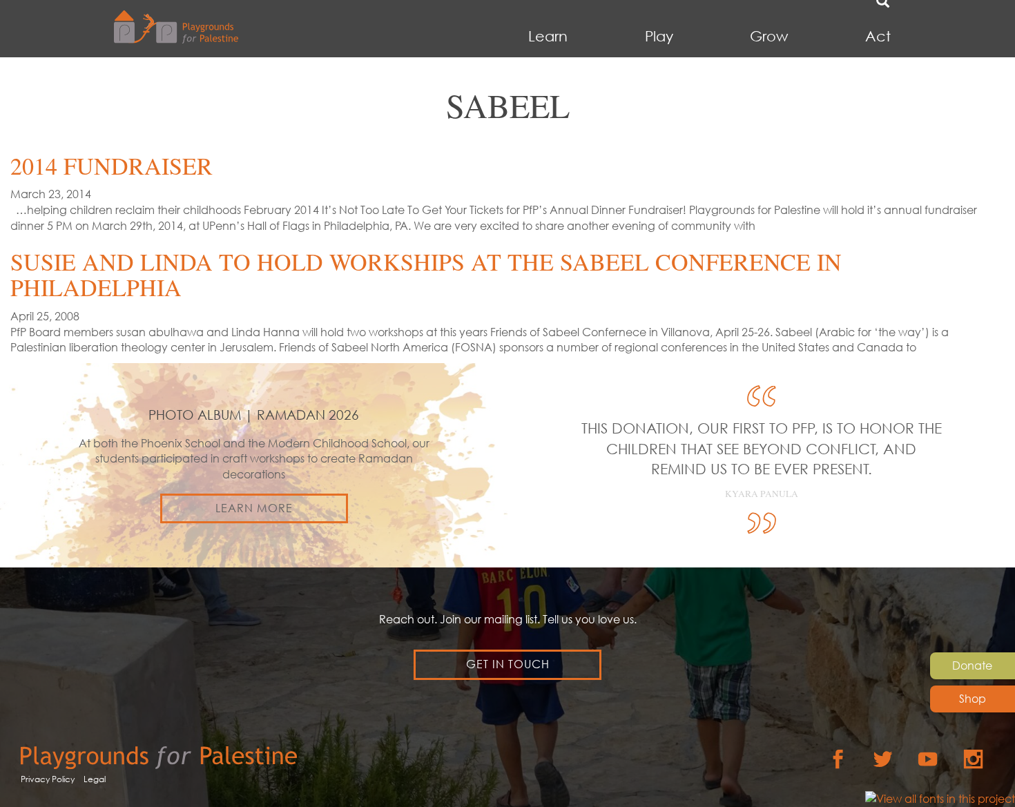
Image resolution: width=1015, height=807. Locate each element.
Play (659, 36)
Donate (972, 665)
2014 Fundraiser (111, 166)
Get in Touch (508, 664)
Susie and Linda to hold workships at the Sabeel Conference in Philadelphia (426, 274)
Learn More (254, 508)
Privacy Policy (48, 779)
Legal (95, 779)
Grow (769, 36)
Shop (972, 699)
